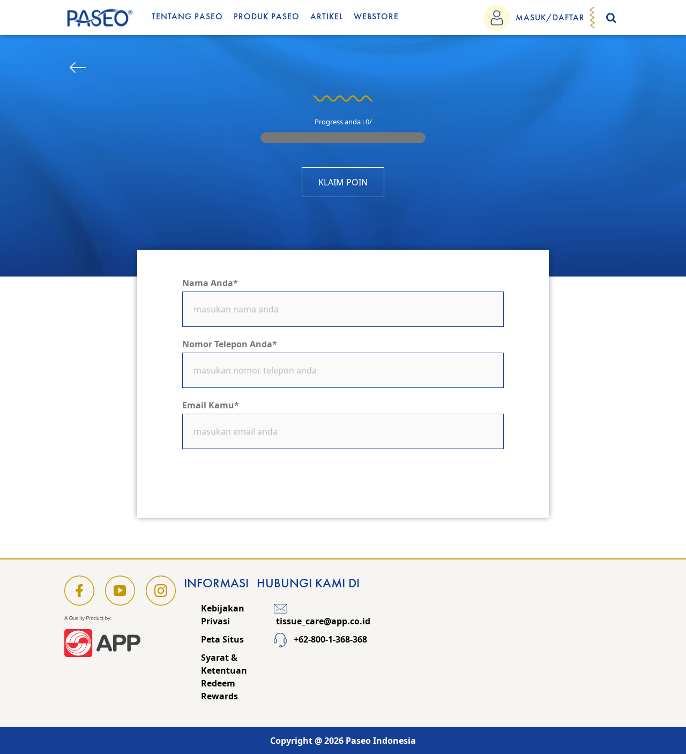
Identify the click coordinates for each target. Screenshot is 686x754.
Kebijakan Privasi (222, 614)
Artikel (326, 16)
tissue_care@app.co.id (322, 621)
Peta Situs (222, 639)
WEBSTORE (376, 16)
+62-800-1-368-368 (329, 639)
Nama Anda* (210, 283)
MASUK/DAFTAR (550, 17)
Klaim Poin (343, 182)
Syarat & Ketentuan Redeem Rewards (224, 677)
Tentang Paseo (187, 16)
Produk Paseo (267, 16)
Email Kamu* (210, 405)
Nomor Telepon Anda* (229, 344)
